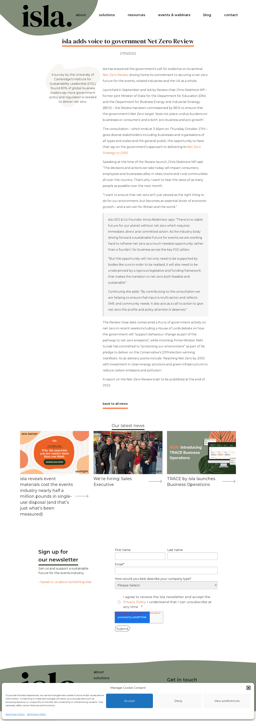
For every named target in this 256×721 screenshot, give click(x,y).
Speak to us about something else (65, 582)
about (81, 15)
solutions (107, 15)
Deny (178, 701)
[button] (248, 688)
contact (231, 15)
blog (207, 15)
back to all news (115, 403)
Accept (129, 701)
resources (136, 15)
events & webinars (174, 15)
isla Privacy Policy (15, 714)
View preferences (227, 701)
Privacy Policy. (135, 602)
